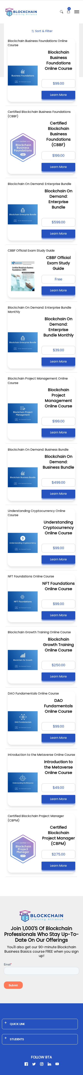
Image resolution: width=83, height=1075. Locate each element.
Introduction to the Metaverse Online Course (41, 754)
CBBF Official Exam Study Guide (31, 250)
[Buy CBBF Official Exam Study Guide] (23, 276)
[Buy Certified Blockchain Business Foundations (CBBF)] (23, 147)
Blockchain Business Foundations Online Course (37, 43)
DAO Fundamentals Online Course (33, 693)
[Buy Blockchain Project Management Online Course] (23, 413)
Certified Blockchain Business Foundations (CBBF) (39, 114)
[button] (68, 12)
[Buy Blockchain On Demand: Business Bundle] (23, 477)
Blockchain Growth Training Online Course (39, 632)
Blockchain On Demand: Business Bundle (38, 449)
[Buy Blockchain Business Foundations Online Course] (23, 76)
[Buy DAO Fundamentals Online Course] (23, 721)
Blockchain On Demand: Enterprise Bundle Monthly (39, 309)
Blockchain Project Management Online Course (38, 380)
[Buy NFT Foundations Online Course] (23, 601)
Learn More (58, 95)
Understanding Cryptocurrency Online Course (36, 513)
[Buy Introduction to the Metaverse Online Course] (23, 783)
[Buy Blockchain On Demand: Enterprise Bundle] (23, 214)
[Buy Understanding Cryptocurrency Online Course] (23, 543)
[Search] (61, 12)
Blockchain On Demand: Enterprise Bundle (39, 184)
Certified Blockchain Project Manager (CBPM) (36, 818)
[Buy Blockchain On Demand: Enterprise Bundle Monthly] (23, 342)
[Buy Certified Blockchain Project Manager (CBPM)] (23, 849)
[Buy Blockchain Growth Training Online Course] (23, 660)
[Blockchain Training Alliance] (21, 12)
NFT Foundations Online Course (31, 576)
